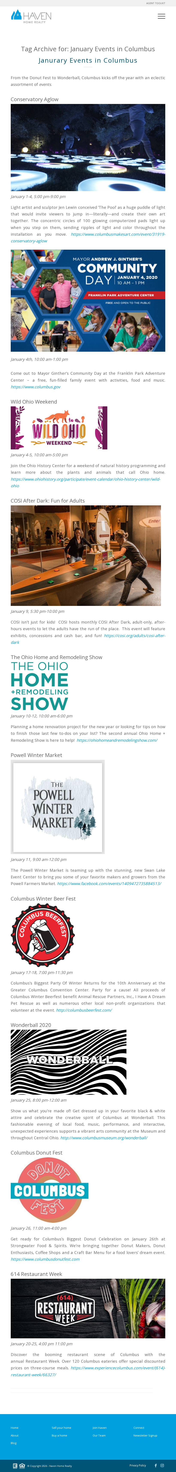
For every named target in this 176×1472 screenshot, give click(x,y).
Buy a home (59, 1435)
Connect (139, 1428)
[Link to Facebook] (155, 1465)
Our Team (99, 1435)
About (14, 1435)
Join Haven (100, 1428)
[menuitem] (160, 16)
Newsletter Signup (145, 1435)
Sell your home (61, 1428)
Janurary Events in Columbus (88, 60)
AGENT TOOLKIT (155, 3)
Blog (13, 1443)
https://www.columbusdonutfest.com (45, 1259)
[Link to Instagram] (162, 1465)
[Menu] (160, 16)
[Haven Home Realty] (31, 16)
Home (14, 1428)
